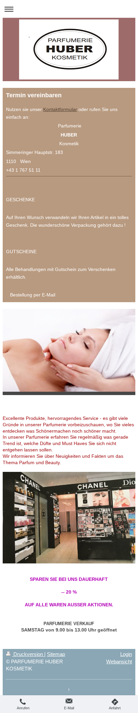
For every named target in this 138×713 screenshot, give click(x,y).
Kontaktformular (60, 109)
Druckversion (28, 654)
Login (126, 654)
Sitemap (56, 654)
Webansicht (119, 661)
